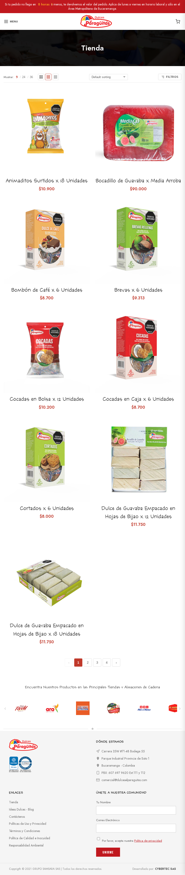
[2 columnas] (41, 77)
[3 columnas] (48, 77)
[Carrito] (177, 21)
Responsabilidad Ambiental (26, 845)
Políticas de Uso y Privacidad (27, 823)
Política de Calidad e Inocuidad (29, 838)
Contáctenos (17, 816)
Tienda (13, 802)
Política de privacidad (148, 841)
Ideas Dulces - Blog (21, 809)
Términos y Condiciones (24, 831)
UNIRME (108, 852)
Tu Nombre (103, 802)
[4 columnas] (55, 77)
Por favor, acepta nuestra (132, 841)
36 (31, 77)
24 (23, 77)
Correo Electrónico (108, 820)
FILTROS (172, 77)
